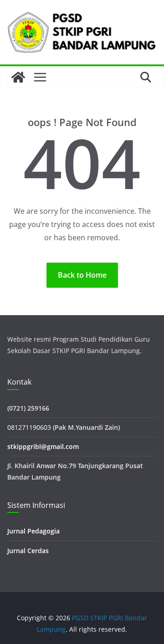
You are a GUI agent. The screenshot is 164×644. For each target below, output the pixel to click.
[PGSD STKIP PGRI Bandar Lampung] (18, 77)
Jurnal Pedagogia (33, 531)
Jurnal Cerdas (28, 550)
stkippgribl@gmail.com (43, 446)
